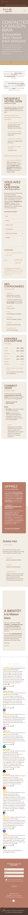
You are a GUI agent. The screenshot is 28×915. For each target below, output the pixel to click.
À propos (11, 893)
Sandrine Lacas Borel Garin (14, 324)
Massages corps (10, 897)
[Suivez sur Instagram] (13, 901)
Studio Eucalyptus (17, 912)
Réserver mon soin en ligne (13, 156)
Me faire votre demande (12, 528)
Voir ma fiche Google (12, 330)
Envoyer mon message (18, 261)
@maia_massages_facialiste (14, 319)
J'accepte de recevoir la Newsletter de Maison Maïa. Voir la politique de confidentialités (14, 880)
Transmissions (18, 897)
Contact (17, 893)
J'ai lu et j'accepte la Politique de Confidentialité (13, 254)
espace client (4, 1)
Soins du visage (17, 895)
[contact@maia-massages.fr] (14, 314)
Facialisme (9, 895)
